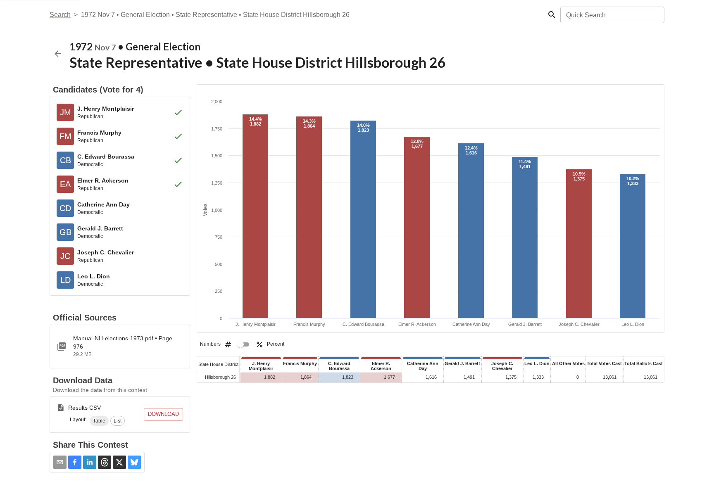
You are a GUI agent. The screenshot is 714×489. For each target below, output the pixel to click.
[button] (99, 421)
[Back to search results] (58, 53)
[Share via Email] (60, 462)
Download (163, 414)
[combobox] (612, 15)
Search (60, 14)
